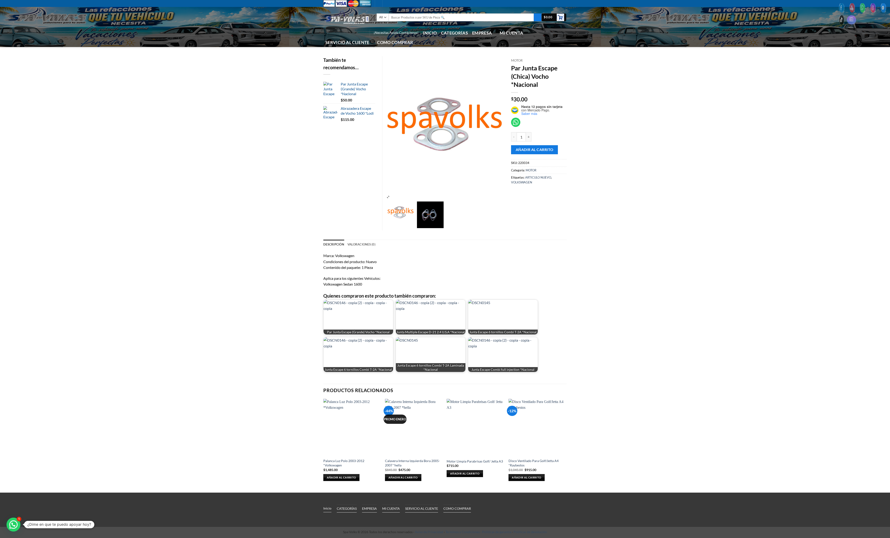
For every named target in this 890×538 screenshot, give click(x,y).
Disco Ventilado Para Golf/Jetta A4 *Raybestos (534, 463)
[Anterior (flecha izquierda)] (8, 269)
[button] (554, 17)
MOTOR (517, 60)
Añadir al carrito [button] (341, 477)
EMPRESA (482, 33)
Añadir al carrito (534, 150)
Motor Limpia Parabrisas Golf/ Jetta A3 (475, 461)
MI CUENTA (511, 33)
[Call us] (357, 33)
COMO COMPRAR (395, 42)
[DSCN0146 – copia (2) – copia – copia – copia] (400, 212)
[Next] (565, 445)
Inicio (430, 33)
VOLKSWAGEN (521, 182)
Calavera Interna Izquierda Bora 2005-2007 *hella (412, 463)
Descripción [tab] (333, 244)
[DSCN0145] (430, 214)
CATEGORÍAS (454, 33)
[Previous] (323, 445)
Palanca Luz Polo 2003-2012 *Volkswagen (343, 463)
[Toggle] (366, 519)
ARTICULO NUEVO (538, 177)
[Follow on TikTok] (351, 33)
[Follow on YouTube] (363, 33)
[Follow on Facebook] (344, 33)
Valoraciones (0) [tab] (361, 244)
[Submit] (537, 17)
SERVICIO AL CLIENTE (347, 42)
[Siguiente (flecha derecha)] (882, 269)
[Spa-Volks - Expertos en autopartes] (346, 17)
